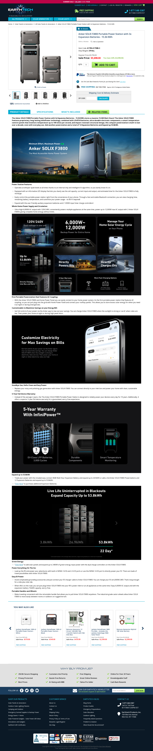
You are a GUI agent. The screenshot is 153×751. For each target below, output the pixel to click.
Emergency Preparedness (92, 709)
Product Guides (88, 706)
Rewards (128, 5)
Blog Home (87, 703)
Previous (10, 628)
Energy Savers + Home (16, 715)
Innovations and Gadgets (16, 722)
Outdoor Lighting (89, 715)
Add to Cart (107, 65)
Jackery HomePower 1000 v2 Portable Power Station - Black (51, 631)
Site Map (52, 725)
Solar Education (88, 712)
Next (70, 57)
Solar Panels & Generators (24, 24)
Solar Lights (63, 19)
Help (50, 709)
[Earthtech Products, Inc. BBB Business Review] (40, 739)
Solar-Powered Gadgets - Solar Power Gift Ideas (24, 719)
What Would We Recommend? (93, 725)
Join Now (139, 691)
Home (10, 24)
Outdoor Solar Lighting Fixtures (18, 706)
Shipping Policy (54, 712)
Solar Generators (41, 19)
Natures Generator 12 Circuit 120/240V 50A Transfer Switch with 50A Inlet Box (75, 632)
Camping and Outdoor (15, 709)
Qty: (80, 64)
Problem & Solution (90, 722)
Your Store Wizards (105, 746)
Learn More (123, 81)
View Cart (138, 5)
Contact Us (53, 706)
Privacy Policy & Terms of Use (59, 719)
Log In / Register (115, 5)
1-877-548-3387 (137, 10)
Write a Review (83, 41)
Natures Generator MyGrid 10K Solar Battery (126, 630)
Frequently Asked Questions (92, 719)
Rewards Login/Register (57, 722)
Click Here (19, 484)
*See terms (129, 76)
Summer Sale (80, 5)
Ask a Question (98, 42)
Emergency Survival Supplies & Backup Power (23, 712)
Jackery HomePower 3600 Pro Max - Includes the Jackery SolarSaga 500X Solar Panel (100, 632)
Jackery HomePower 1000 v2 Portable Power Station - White (26, 631)
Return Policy (53, 715)
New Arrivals (92, 5)
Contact (103, 5)
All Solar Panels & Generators (45, 24)
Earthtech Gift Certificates (17, 725)
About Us (52, 703)
